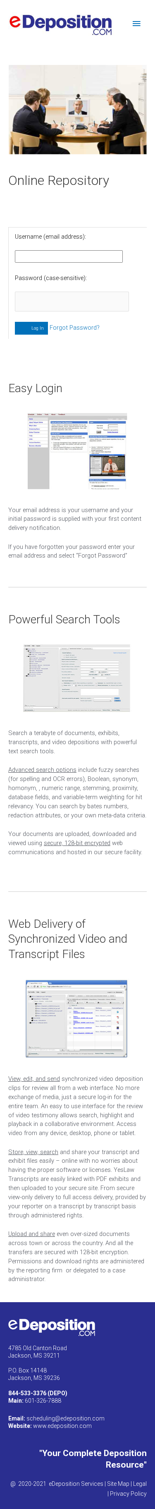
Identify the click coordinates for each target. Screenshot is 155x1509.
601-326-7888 (34, 1400)
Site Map (117, 1483)
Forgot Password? (75, 327)
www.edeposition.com (62, 1426)
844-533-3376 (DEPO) (37, 1393)
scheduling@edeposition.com (65, 1418)
